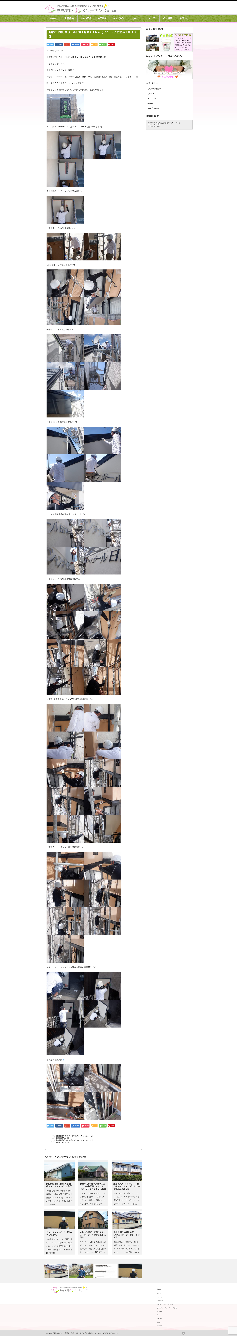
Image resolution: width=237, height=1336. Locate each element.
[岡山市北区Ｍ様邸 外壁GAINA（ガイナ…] (56, 1271)
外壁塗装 (69, 18)
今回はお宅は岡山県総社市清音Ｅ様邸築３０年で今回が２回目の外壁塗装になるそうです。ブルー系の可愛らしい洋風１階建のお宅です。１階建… (59, 1198)
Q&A (134, 18)
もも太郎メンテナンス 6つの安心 (167, 1308)
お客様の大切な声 (154, 89)
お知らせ (151, 94)
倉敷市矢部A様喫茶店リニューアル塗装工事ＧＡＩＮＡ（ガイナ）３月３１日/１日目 (93, 1186)
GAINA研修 (85, 18)
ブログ (151, 18)
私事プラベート (154, 108)
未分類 (150, 103)
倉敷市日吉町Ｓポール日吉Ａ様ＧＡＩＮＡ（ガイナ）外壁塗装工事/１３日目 (74, 1141)
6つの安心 (118, 18)
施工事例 (102, 18)
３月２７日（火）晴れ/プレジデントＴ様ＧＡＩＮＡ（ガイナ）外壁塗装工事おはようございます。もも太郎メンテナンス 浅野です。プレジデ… (126, 1200)
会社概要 (167, 18)
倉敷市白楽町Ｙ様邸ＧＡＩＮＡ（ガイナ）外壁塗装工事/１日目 (93, 1234)
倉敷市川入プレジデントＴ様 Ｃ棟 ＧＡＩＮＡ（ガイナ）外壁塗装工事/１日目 (126, 1186)
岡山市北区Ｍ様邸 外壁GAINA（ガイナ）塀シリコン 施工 (126, 1234)
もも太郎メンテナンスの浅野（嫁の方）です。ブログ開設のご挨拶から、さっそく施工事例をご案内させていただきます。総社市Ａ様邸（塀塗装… (59, 1246)
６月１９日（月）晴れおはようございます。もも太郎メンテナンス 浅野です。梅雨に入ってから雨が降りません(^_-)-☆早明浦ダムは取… (94, 1249)
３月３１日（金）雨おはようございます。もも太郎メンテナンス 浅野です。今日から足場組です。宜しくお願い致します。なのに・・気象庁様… (93, 1200)
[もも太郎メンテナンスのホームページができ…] (81, 1271)
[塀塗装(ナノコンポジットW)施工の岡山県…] (106, 1271)
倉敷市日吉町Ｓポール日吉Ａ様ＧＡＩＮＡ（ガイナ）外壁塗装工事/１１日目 (74, 1137)
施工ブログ (152, 98)
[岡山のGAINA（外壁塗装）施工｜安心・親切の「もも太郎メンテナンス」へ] (80, 12)
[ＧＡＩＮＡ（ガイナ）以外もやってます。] (130, 1271)
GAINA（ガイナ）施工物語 (165, 1304)
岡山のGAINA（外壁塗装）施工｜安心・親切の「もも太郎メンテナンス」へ (78, 1333)
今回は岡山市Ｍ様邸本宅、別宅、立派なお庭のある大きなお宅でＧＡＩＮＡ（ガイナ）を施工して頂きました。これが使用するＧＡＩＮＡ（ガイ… (126, 1249)
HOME (52, 18)
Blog (158, 1315)
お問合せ (184, 18)
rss (183, 1333)
